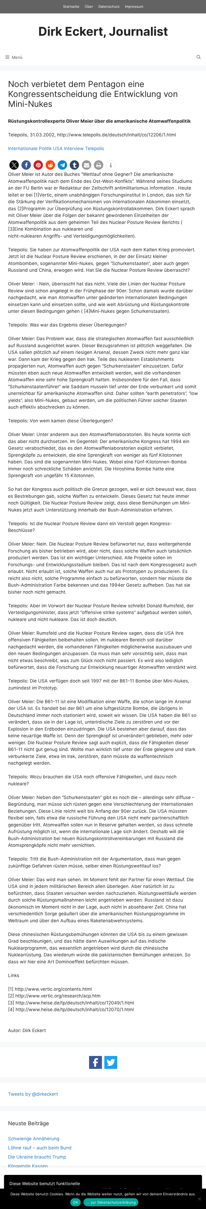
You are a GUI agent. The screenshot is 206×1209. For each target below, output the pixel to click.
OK (75, 1202)
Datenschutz (109, 6)
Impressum (134, 6)
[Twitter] (110, 1062)
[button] (14, 165)
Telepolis (94, 148)
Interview (74, 148)
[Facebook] (95, 1062)
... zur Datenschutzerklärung (111, 1202)
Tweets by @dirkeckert (33, 1094)
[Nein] (199, 1198)
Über (89, 6)
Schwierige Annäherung (33, 1138)
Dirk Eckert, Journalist (103, 31)
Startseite (71, 6)
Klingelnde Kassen (28, 1166)
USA (58, 148)
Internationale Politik (30, 148)
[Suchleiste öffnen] (198, 57)
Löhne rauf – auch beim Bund (40, 1147)
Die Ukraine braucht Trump (37, 1157)
